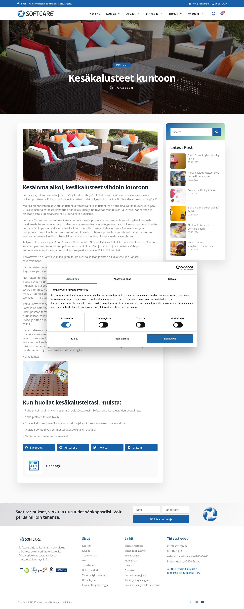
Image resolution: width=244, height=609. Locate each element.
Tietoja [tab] (172, 278)
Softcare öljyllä (73, 350)
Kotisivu (95, 13)
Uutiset (122, 64)
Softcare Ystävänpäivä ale (202, 190)
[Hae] (216, 132)
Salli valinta (122, 338)
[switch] (103, 325)
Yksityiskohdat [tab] (122, 278)
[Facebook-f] (190, 602)
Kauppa (111, 13)
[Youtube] (202, 602)
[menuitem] (196, 13)
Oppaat (131, 13)
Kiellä (74, 338)
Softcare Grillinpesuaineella (40, 228)
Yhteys (173, 13)
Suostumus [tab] (72, 278)
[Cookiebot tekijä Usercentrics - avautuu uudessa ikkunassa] (178, 268)
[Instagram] (196, 602)
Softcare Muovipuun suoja (39, 220)
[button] (39, 447)
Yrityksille (152, 13)
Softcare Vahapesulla (75, 242)
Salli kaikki (170, 338)
